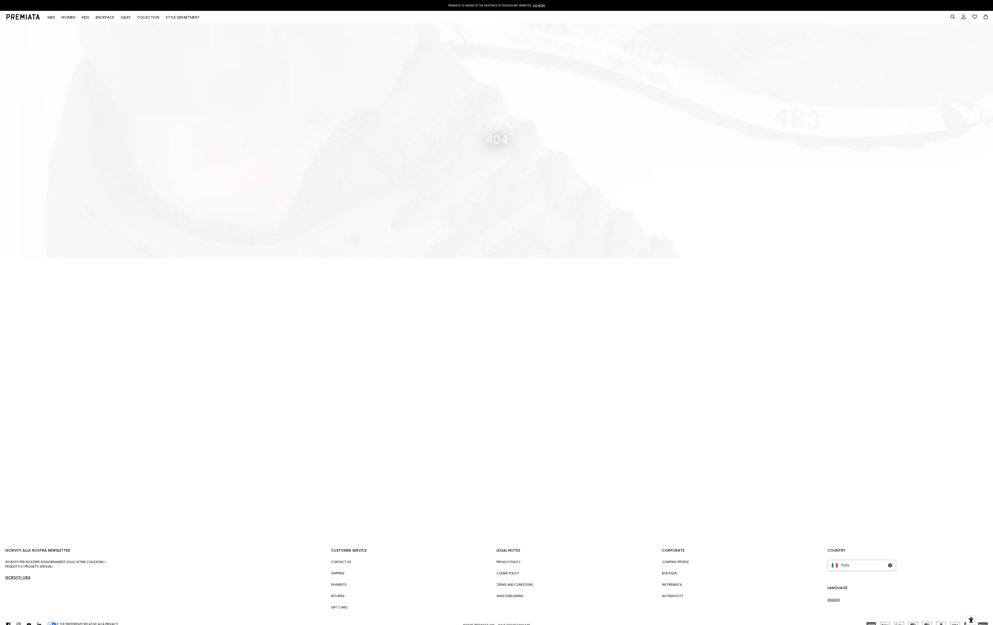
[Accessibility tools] (971, 620)
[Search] (952, 16)
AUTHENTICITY (672, 596)
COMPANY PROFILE (675, 562)
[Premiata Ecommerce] (23, 18)
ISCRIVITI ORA (18, 577)
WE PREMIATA (672, 584)
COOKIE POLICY (507, 573)
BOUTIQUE (669, 573)
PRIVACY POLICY (508, 562)
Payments (339, 584)
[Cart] (986, 17)
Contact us (341, 562)
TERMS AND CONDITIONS (514, 584)
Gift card (339, 607)
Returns (338, 596)
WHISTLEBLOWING (509, 596)
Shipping (337, 573)
